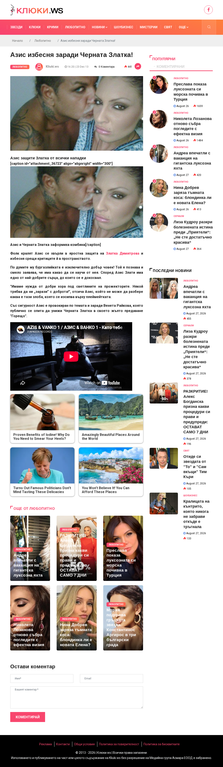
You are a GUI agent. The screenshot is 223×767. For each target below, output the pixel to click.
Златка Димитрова (122, 253)
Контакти (63, 744)
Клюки (35, 27)
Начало (17, 40)
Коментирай (28, 717)
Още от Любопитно (34, 508)
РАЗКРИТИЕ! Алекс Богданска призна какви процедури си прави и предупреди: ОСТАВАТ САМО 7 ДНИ (196, 411)
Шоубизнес (123, 27)
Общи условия (84, 744)
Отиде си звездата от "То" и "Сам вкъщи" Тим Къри (195, 466)
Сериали (179, 216)
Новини (98, 27)
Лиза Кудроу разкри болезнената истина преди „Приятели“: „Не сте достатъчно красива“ (193, 232)
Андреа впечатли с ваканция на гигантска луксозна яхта (197, 296)
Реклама (45, 744)
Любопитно (75, 27)
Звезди (16, 27)
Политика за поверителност (119, 744)
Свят (168, 27)
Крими (52, 27)
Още (182, 27)
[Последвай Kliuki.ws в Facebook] (208, 9)
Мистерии (148, 27)
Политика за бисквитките (162, 744)
